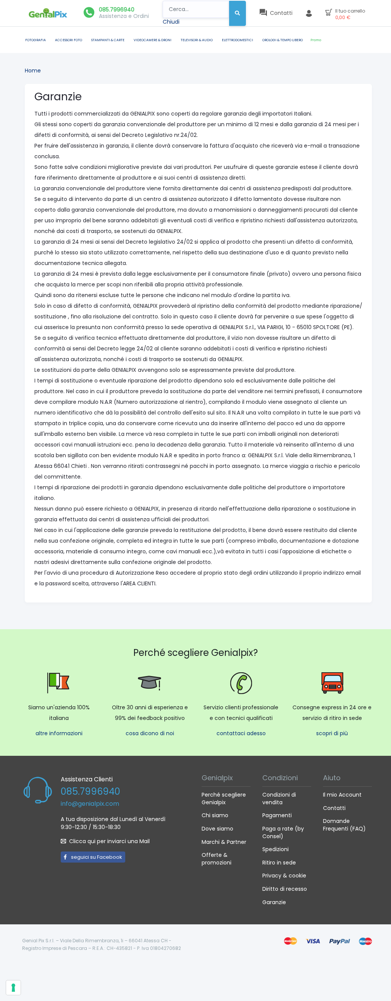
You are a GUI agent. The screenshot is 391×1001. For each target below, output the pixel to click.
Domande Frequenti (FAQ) (344, 824)
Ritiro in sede (279, 862)
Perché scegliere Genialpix (224, 798)
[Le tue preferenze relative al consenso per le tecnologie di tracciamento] (13, 987)
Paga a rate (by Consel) (283, 832)
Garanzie (274, 902)
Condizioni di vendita (279, 798)
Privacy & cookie (284, 875)
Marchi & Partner (224, 842)
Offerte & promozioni (216, 858)
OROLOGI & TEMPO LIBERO (282, 40)
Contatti (334, 808)
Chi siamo (215, 815)
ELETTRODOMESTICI (237, 40)
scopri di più (332, 733)
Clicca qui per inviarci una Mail (109, 841)
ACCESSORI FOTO (68, 40)
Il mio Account (342, 795)
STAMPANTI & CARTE (107, 40)
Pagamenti (277, 815)
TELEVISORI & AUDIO (197, 40)
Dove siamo (217, 828)
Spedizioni (275, 849)
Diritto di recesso (284, 889)
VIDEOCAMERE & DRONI (152, 40)
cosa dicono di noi (150, 733)
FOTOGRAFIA (35, 40)
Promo (315, 40)
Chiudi (171, 22)
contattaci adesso (241, 733)
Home (33, 70)
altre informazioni (59, 733)
